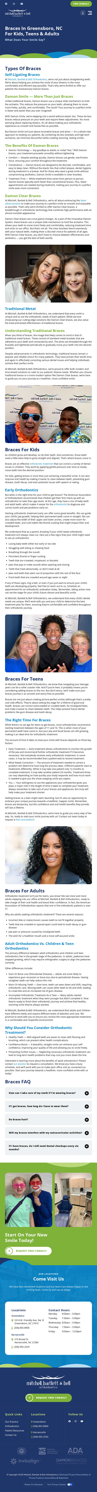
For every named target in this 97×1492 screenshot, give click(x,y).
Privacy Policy (74, 1474)
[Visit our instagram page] (14, 4)
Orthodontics (12, 1426)
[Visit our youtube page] (21, 4)
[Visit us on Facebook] (6, 4)
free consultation (25, 819)
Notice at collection (34, 1484)
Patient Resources (14, 1430)
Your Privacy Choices (56, 1484)
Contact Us (11, 1434)
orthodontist (60, 504)
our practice (20, 1063)
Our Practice (11, 1421)
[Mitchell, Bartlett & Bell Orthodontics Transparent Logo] (48, 1381)
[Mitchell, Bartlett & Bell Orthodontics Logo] (17, 13)
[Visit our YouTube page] (82, 1421)
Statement (63, 1478)
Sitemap (63, 1474)
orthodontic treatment (41, 463)
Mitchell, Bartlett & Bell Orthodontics (27, 79)
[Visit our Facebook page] (69, 1421)
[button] (90, 13)
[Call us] (83, 13)
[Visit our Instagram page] (76, 1421)
